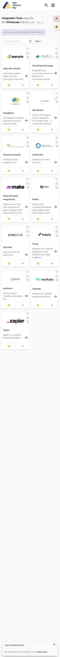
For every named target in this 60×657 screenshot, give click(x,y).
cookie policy (41, 651)
